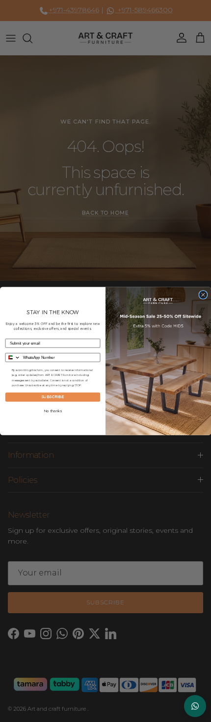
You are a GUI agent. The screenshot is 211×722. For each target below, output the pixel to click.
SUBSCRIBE (53, 397)
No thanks (53, 411)
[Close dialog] (203, 295)
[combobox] (12, 357)
